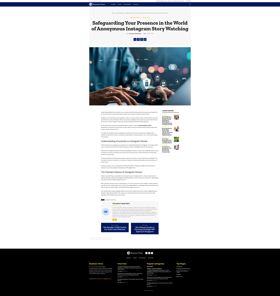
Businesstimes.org (149, 290)
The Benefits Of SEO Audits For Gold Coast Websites (114, 228)
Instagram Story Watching (110, 199)
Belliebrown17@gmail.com (104, 278)
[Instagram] (113, 220)
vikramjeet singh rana (135, 33)
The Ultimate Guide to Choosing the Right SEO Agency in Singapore (144, 229)
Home (113, 13)
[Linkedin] (188, 1)
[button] (190, 4)
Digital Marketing (120, 13)
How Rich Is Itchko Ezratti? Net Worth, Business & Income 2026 (167, 149)
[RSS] (190, 1)
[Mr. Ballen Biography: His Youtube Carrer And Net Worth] (176, 139)
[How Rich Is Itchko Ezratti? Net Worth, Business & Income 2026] (176, 147)
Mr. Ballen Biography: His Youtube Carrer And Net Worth (167, 141)
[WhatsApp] (145, 39)
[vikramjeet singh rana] (106, 212)
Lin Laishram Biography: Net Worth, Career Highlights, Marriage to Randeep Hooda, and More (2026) (167, 120)
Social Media (146, 17)
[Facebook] (186, 1)
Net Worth (164, 115)
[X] (138, 39)
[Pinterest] (141, 39)
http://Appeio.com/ (116, 205)
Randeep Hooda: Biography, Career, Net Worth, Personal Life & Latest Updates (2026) (167, 132)
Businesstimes (93, 266)
